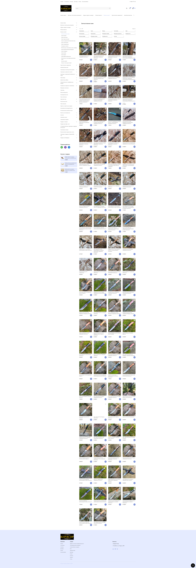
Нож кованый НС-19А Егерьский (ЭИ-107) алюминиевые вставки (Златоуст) (85, 228)
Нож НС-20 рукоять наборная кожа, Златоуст (113, 438)
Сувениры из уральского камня (66, 71)
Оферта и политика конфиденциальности (77, 543)
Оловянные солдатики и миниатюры (67, 85)
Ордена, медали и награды (88, 15)
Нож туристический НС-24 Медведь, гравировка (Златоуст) (129, 355)
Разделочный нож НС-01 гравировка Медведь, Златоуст (128, 313)
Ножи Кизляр (63, 35)
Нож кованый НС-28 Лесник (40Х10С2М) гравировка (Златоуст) (113, 143)
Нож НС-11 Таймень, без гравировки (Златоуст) (98, 480)
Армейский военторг (128, 15)
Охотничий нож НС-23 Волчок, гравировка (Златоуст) (99, 165)
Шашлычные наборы (64, 79)
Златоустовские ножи (65, 33)
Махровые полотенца (64, 87)
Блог (71, 548)
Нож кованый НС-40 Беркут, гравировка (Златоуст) (99, 397)
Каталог (61, 1)
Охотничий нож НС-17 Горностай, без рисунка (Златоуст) (129, 375)
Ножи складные (64, 51)
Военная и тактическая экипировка (74, 15)
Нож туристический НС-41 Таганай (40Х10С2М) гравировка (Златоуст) (85, 143)
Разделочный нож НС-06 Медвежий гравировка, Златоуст (85, 313)
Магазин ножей (106, 15)
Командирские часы (64, 94)
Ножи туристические (65, 39)
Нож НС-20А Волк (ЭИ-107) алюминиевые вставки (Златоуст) (100, 228)
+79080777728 (116, 543)
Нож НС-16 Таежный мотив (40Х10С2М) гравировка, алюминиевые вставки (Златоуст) (129, 99)
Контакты (71, 1)
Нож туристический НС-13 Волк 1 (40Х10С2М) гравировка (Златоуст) (114, 99)
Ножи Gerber (63, 52)
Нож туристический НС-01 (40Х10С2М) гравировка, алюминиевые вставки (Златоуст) (129, 57)
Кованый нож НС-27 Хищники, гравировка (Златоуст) (85, 438)
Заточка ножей (64, 61)
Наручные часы (63, 99)
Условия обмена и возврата (74, 547)
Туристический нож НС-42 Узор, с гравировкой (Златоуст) (129, 458)
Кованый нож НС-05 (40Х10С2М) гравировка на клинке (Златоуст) (129, 143)
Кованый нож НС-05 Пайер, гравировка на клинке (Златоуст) (100, 293)
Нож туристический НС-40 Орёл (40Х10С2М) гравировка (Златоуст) (100, 143)
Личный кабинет (85, 1)
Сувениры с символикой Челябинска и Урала (67, 75)
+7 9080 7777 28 (132, 1)
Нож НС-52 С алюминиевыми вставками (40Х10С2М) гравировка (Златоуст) (99, 99)
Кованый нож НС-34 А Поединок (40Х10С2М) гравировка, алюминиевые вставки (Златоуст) (129, 78)
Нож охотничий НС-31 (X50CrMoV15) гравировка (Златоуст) (84, 122)
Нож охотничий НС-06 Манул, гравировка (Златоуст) (128, 293)
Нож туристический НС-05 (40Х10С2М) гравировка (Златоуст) (99, 57)
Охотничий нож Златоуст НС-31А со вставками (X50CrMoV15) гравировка (114, 165)
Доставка (76, 1)
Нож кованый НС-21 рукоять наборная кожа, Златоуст (128, 480)
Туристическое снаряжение (117, 15)
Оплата (80, 1)
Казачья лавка (63, 15)
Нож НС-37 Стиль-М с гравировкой (83, 272)
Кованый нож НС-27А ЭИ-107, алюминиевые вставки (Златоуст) (85, 250)
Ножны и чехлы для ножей (66, 62)
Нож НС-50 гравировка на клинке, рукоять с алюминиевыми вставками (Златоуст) (114, 122)
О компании (66, 1)
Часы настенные (63, 96)
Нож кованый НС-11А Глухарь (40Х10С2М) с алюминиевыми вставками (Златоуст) (128, 207)
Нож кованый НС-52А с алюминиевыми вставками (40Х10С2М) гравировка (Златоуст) (99, 251)
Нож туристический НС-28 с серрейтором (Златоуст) (99, 438)
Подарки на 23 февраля (64, 137)
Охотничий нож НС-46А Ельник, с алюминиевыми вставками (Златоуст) (129, 501)
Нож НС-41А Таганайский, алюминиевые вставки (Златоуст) (85, 480)
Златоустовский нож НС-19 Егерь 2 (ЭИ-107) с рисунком (100, 186)
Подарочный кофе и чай (64, 124)
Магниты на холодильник (65, 112)
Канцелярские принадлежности (66, 108)
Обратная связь (72, 550)
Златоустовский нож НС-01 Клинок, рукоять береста (84, 458)
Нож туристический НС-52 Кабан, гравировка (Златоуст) (114, 397)
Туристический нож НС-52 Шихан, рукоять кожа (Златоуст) (129, 397)
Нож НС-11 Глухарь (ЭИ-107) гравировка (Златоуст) (84, 186)
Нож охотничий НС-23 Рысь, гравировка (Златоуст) (84, 78)
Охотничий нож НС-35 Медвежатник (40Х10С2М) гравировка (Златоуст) (128, 122)
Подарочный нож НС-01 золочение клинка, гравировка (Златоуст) (99, 458)
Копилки (62, 115)
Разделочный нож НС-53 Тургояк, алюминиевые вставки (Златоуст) (100, 501)
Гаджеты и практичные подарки (66, 105)
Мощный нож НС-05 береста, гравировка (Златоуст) (113, 293)
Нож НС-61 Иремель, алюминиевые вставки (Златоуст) (85, 501)
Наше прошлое (63, 103)
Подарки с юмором (64, 121)
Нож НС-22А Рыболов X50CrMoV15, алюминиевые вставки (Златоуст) (113, 228)
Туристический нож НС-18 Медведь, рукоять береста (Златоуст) (99, 334)
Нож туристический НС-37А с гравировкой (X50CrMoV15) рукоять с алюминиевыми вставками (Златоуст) (84, 100)
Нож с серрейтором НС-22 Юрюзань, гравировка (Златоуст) (114, 313)
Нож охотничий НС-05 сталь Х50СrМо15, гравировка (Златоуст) (113, 458)
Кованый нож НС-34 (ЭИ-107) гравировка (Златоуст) (128, 186)
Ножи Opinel (63, 54)
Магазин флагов (98, 15)
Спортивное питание (64, 129)
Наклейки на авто (63, 117)
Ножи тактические (64, 42)
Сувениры (62, 90)
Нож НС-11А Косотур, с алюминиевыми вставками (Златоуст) (113, 376)
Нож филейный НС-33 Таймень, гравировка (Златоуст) (114, 78)
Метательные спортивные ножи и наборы (69, 47)
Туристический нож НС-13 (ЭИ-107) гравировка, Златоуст (85, 165)
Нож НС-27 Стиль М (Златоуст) (128, 416)
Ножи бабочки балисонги (66, 56)
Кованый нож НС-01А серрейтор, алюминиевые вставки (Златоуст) (100, 375)
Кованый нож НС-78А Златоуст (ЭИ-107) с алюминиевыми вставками (114, 250)
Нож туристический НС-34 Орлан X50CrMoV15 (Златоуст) (114, 272)
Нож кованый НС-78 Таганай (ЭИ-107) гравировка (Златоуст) (100, 207)
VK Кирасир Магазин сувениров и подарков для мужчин (68, 127)
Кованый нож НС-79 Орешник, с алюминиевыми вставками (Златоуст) (114, 501)
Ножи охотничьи (64, 37)
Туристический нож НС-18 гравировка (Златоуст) (84, 334)
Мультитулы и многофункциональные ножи (68, 59)
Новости (71, 557)
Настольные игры (63, 101)
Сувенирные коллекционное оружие (67, 69)
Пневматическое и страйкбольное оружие (66, 83)
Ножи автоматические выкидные (67, 49)
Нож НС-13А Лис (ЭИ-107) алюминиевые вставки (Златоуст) (85, 523)
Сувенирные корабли (64, 119)
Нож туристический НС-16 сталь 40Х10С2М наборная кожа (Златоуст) (100, 78)
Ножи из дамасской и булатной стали (68, 40)
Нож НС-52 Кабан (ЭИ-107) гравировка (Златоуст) (84, 207)
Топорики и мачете (64, 46)
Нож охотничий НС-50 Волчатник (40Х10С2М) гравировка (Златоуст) (114, 57)
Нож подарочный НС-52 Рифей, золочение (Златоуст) (100, 523)
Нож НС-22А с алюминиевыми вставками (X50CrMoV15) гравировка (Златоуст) (99, 122)
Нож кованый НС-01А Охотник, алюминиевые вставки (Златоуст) (114, 207)
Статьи (71, 559)
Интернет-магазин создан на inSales (66, 563)
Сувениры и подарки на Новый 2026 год (67, 135)
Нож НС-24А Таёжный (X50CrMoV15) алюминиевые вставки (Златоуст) (128, 228)
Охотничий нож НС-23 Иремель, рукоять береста (85, 293)
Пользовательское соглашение (75, 545)
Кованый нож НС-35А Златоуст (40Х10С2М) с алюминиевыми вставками (128, 165)
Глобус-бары (62, 77)
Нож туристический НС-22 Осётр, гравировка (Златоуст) (114, 355)
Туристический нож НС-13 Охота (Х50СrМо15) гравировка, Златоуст (114, 480)
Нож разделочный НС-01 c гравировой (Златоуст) (84, 56)
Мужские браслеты (64, 92)
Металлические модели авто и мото (67, 132)
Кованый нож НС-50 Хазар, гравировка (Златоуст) (128, 250)
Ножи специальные (65, 44)
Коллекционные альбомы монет (66, 110)
